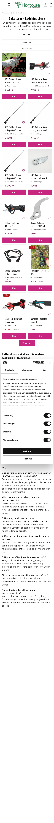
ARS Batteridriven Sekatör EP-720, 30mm (13, 82)
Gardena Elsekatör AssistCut (39, 320)
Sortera (27, 42)
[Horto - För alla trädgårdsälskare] (27, 5)
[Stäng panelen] (50, 363)
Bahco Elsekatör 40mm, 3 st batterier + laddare (13, 226)
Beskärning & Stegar (20, 13)
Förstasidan (6, 13)
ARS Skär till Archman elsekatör (39, 177)
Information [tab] (27, 370)
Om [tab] (44, 370)
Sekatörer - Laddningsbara (38, 13)
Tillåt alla (27, 451)
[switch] (47, 424)
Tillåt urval (27, 459)
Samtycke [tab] (9, 370)
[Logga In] (45, 5)
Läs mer (27, 34)
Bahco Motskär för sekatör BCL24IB (39, 224)
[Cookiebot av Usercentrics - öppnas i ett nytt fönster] (33, 362)
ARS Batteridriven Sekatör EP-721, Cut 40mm (39, 82)
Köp (14, 96)
